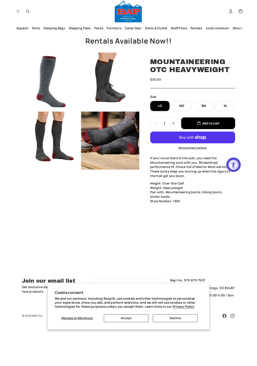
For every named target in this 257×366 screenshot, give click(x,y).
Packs (98, 28)
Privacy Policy (183, 306)
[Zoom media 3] (51, 140)
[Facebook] (224, 316)
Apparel (22, 28)
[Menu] (18, 11)
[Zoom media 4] (110, 140)
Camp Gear (133, 28)
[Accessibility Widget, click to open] (233, 164)
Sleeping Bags (55, 28)
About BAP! (241, 28)
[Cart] (241, 11)
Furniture (114, 28)
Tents (36, 28)
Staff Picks (179, 28)
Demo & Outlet (156, 28)
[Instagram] (232, 316)
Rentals (197, 28)
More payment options (192, 147)
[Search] (28, 11)
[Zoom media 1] (51, 82)
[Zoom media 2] (110, 82)
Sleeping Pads (80, 28)
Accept (126, 318)
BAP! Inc (37, 315)
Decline (175, 318)
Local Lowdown (217, 28)
